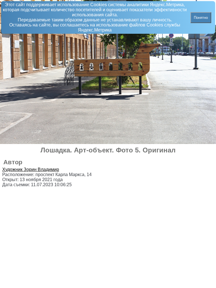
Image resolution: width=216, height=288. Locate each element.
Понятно (201, 17)
